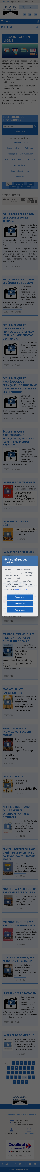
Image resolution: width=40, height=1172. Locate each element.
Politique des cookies (23, 589)
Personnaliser (20, 603)
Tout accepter (20, 610)
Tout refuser (20, 597)
